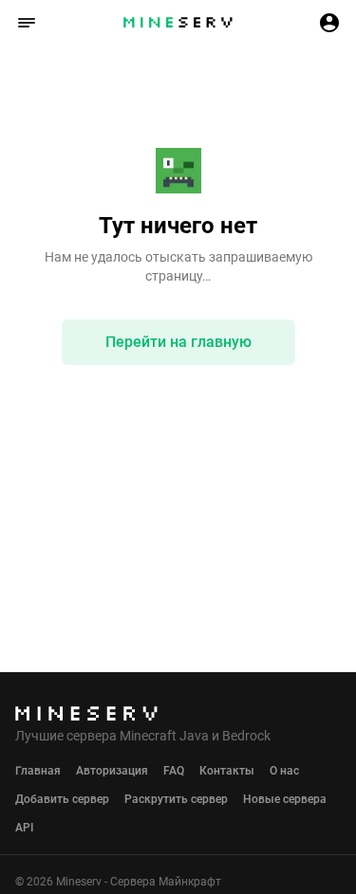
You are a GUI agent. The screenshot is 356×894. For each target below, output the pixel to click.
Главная (38, 770)
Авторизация (112, 770)
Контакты (226, 770)
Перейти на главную (178, 342)
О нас (284, 770)
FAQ (173, 770)
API (24, 827)
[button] (26, 22)
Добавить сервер (62, 799)
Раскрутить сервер (176, 799)
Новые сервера (285, 799)
